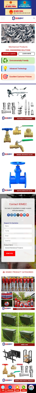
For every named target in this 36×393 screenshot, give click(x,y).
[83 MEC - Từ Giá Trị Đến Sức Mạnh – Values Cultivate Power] (18, 18)
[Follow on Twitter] (14, 214)
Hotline (24, 390)
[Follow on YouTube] (27, 214)
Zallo (3, 390)
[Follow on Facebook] (8, 214)
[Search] (34, 18)
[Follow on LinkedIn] (24, 214)
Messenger (10, 390)
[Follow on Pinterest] (21, 214)
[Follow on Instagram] (11, 214)
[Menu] (2, 18)
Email (17, 390)
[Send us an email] (18, 214)
